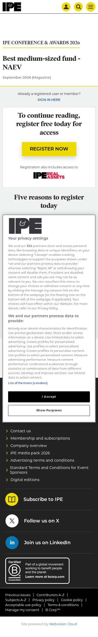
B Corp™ (52, 610)
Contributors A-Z (50, 595)
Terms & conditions (63, 605)
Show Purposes (49, 410)
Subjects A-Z (15, 600)
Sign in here (49, 100)
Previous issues (17, 595)
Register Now (49, 149)
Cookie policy (72, 600)
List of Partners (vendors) (28, 383)
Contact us (20, 431)
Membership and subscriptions (40, 438)
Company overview (28, 445)
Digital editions (24, 479)
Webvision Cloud (63, 624)
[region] (48, 318)
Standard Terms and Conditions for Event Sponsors (49, 470)
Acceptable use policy (23, 605)
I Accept (49, 396)
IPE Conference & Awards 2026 (41, 43)
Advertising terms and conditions (42, 460)
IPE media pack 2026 (30, 453)
